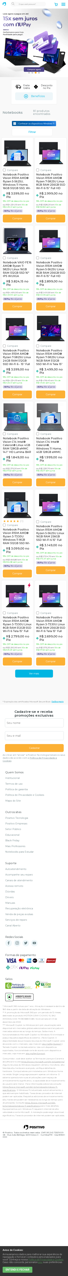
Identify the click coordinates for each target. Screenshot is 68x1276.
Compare (12, 170)
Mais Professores (15, 846)
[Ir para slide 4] (39, 73)
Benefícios (38, 96)
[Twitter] (25, 943)
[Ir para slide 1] (29, 73)
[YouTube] (34, 943)
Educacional (12, 834)
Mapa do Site (13, 800)
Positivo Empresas (16, 823)
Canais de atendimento (19, 880)
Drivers (9, 897)
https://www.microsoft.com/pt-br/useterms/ (42, 1061)
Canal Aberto (12, 925)
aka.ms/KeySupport (52, 1044)
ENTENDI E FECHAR (17, 1269)
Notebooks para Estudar (19, 851)
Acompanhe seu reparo (19, 874)
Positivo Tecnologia (16, 817)
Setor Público (13, 829)
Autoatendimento (15, 869)
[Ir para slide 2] (32, 73)
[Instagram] (17, 943)
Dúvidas (10, 891)
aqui (40, 1262)
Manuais (10, 902)
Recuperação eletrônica (19, 908)
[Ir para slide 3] (36, 73)
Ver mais (34, 673)
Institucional (12, 778)
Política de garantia (16, 789)
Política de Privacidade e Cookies (24, 794)
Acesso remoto (14, 886)
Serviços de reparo (16, 919)
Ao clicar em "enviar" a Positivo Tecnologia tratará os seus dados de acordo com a (34, 758)
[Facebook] (8, 943)
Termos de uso (14, 783)
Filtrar (32, 132)
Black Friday (12, 840)
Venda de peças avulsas (19, 914)
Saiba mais (57, 701)
